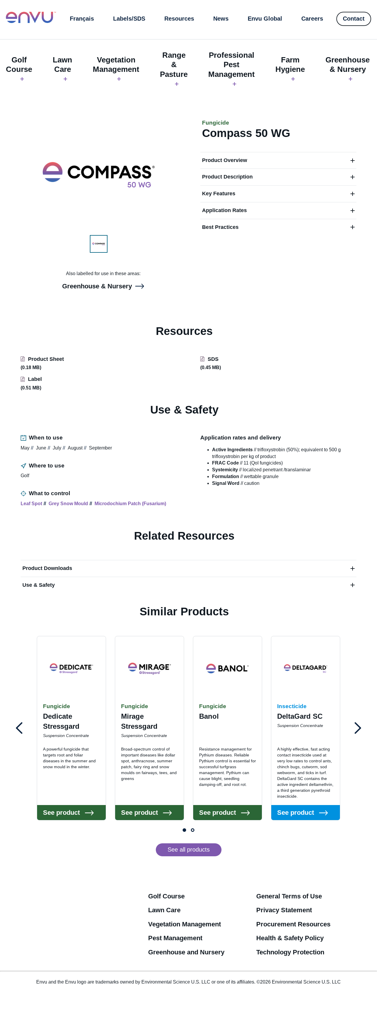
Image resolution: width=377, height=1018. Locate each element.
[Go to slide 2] (192, 830)
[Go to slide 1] (184, 830)
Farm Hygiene (290, 64)
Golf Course (19, 64)
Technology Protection (290, 952)
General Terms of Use (289, 896)
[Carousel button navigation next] (357, 728)
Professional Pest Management (231, 65)
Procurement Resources (293, 924)
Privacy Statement (284, 910)
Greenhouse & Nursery (347, 64)
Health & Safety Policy (290, 938)
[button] (278, 160)
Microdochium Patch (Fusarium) (130, 503)
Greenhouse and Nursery (186, 952)
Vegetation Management (116, 64)
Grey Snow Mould (68, 503)
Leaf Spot (31, 503)
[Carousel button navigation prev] (19, 728)
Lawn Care (62, 64)
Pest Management (175, 938)
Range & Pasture (174, 65)
